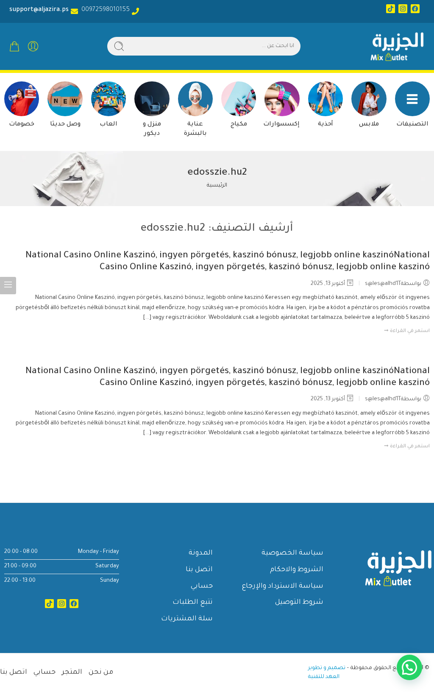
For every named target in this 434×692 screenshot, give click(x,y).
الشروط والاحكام (296, 570)
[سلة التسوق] (14, 46)
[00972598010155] (135, 11)
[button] (409, 667)
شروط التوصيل (299, 602)
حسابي (202, 586)
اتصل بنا (199, 570)
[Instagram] (402, 8)
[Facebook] (415, 8)
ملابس (369, 124)
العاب (108, 124)
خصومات (21, 124)
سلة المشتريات (187, 619)
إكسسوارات (281, 124)
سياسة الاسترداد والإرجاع (282, 586)
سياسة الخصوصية (292, 553)
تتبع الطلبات (192, 602)
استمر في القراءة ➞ (407, 331)
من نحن (101, 672)
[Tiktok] (390, 8)
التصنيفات (412, 124)
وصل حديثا (65, 124)
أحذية (325, 124)
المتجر (72, 672)
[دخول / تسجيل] (33, 46)
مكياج (239, 124)
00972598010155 (104, 10)
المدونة (201, 553)
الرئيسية (217, 186)
